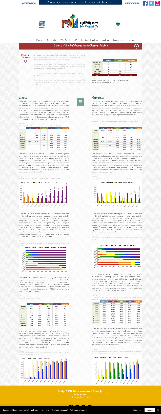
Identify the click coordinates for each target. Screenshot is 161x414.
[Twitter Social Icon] (151, 3)
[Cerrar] (157, 410)
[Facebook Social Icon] (145, 3)
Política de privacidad (78, 410)
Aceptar (150, 410)
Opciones (137, 410)
